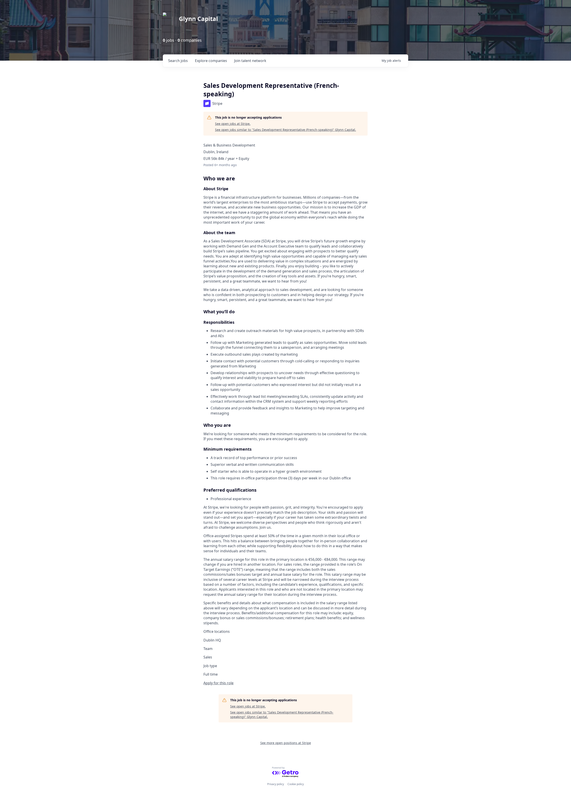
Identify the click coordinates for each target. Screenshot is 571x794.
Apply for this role (218, 683)
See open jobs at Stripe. (232, 124)
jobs (178, 60)
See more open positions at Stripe (285, 743)
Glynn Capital (198, 19)
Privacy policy (275, 784)
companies (211, 60)
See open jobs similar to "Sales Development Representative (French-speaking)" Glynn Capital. (285, 130)
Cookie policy (296, 784)
